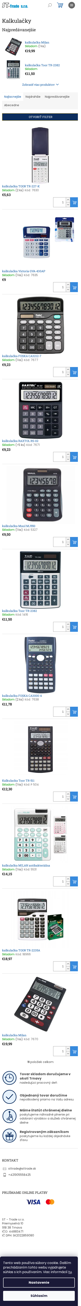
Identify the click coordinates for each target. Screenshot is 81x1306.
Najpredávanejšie (57, 97)
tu (70, 1272)
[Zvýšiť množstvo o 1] (68, 199)
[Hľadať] (50, 5)
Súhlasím (39, 1295)
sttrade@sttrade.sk (22, 1168)
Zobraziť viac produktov (38, 85)
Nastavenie (39, 1282)
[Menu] (72, 5)
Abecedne (11, 105)
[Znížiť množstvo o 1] (68, 204)
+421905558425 (19, 1175)
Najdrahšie (33, 97)
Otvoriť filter (40, 117)
